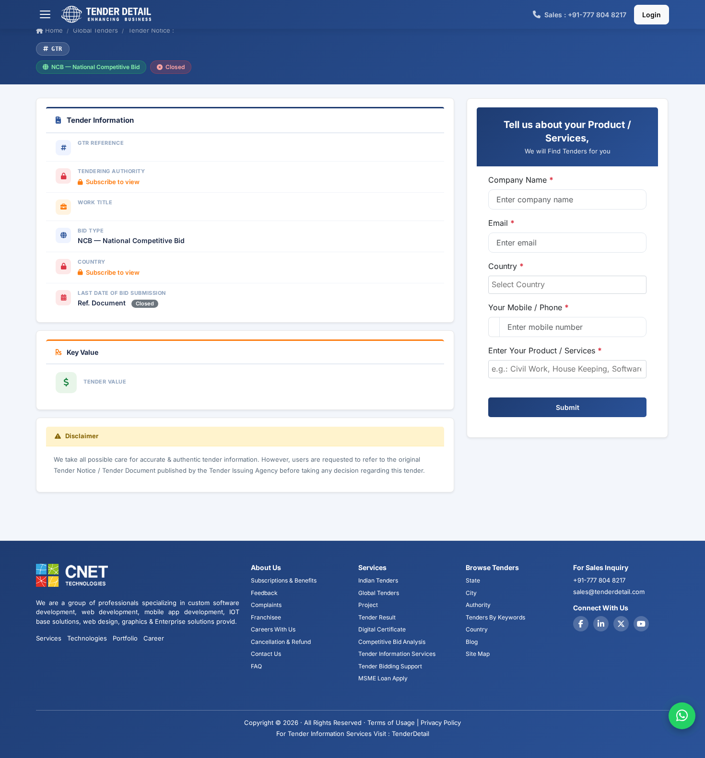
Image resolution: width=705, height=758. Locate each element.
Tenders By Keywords (495, 617)
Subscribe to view (113, 182)
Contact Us (266, 653)
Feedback (264, 592)
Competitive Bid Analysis (391, 641)
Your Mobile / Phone (528, 307)
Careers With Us (273, 629)
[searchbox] (567, 284)
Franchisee (266, 617)
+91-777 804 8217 (599, 580)
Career (153, 638)
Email (501, 223)
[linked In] (601, 623)
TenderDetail (410, 733)
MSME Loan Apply (383, 678)
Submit (567, 407)
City (471, 592)
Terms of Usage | (393, 722)
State (473, 580)
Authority (478, 604)
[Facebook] (580, 623)
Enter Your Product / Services (545, 350)
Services (48, 638)
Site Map (478, 653)
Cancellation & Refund (281, 641)
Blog (472, 641)
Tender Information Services (396, 653)
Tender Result (377, 617)
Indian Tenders (378, 580)
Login (651, 15)
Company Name (520, 180)
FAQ (256, 666)
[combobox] (567, 285)
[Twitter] (621, 623)
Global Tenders (378, 592)
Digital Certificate (382, 629)
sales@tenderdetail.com (609, 591)
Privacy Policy (441, 722)
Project (368, 604)
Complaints (266, 604)
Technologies (87, 638)
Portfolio (125, 638)
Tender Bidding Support (390, 666)
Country (506, 266)
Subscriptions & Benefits (284, 580)
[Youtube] (641, 623)
